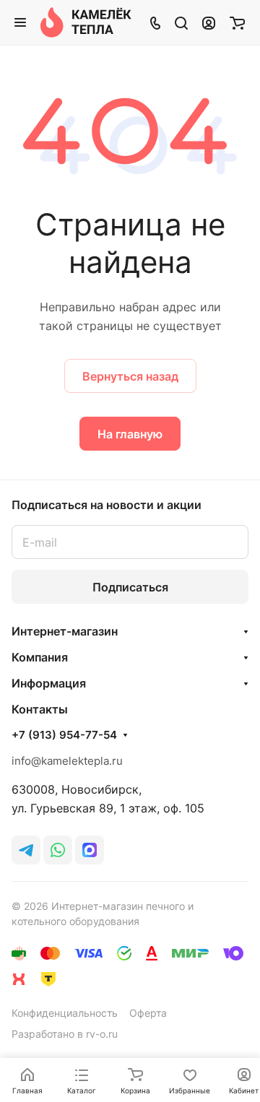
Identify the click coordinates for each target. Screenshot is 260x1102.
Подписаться (130, 587)
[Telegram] (26, 850)
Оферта (148, 1013)
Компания (40, 657)
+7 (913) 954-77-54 (64, 735)
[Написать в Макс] (89, 850)
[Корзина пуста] (237, 22)
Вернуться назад (130, 376)
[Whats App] (57, 850)
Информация (49, 683)
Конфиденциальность (65, 1013)
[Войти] (208, 22)
